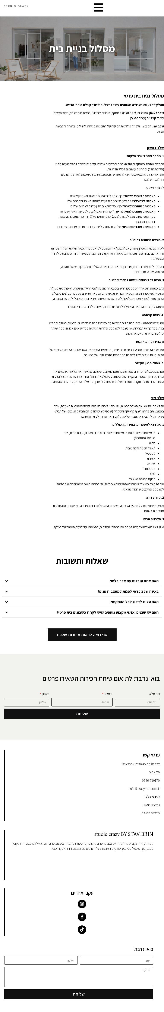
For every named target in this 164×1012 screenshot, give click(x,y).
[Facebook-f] (82, 917)
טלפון (45, 694)
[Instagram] (82, 904)
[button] (82, 581)
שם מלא (154, 694)
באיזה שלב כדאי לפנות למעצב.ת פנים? (128, 591)
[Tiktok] (82, 929)
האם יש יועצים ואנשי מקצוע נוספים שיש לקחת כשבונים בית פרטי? (108, 612)
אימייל (108, 694)
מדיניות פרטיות (151, 813)
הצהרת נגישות (151, 805)
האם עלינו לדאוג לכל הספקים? (134, 601)
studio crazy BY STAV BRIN (123, 834)
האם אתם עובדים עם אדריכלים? (134, 580)
